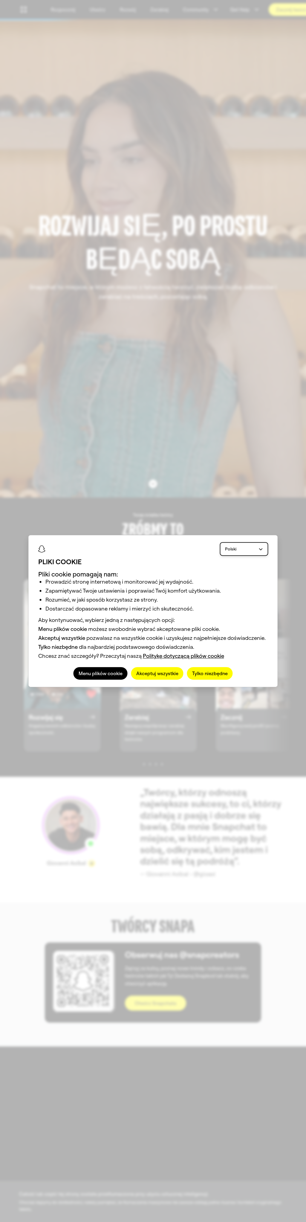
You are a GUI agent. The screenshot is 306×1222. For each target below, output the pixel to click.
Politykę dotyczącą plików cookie (183, 655)
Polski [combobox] (230, 549)
